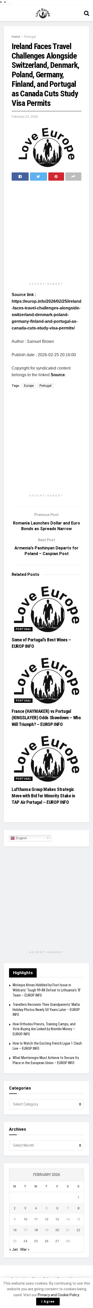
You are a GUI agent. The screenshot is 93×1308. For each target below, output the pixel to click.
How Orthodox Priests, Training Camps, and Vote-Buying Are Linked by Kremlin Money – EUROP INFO (44, 1029)
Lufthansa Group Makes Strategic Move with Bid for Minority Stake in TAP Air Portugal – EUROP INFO (43, 796)
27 (57, 1241)
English (21, 838)
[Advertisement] (46, 232)
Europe (29, 386)
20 (57, 1230)
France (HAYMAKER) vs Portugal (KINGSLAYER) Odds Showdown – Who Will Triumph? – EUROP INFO (46, 717)
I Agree (48, 1301)
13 (57, 1219)
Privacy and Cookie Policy (58, 1295)
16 (15, 1230)
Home (16, 37)
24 (25, 1241)
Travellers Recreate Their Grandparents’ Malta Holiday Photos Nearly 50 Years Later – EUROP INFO (46, 1009)
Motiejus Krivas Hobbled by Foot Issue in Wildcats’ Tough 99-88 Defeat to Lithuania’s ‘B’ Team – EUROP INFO (47, 990)
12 (46, 1219)
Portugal (30, 37)
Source (58, 375)
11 (36, 1219)
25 (36, 1241)
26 (46, 1241)
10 (25, 1219)
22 (78, 1230)
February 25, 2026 (25, 116)
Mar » (24, 1249)
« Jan (13, 1249)
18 (36, 1230)
